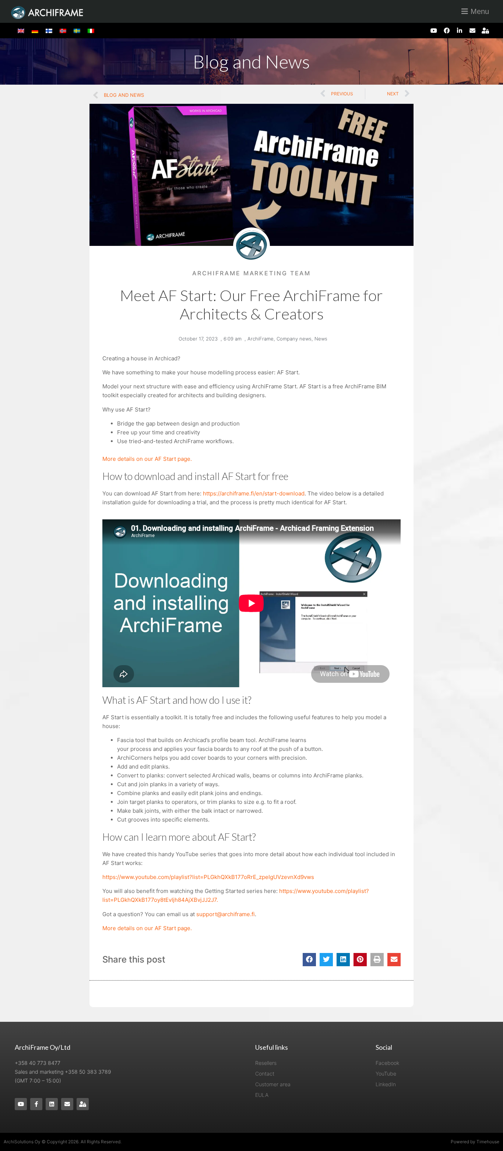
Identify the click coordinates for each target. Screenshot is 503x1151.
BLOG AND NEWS (124, 95)
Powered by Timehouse (475, 1141)
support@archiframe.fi (225, 914)
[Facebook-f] (36, 1104)
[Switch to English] (21, 30)
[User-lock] (485, 30)
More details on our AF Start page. (147, 458)
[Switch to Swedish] (77, 30)
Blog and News (251, 61)
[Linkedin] (52, 1104)
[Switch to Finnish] (49, 30)
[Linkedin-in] (459, 30)
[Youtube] (433, 30)
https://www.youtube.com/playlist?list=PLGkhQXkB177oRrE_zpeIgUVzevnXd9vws (208, 876)
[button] (309, 959)
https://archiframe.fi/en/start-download (254, 493)
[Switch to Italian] (91, 30)
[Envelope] (472, 30)
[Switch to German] (35, 30)
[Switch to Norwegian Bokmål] (63, 30)
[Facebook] (446, 30)
